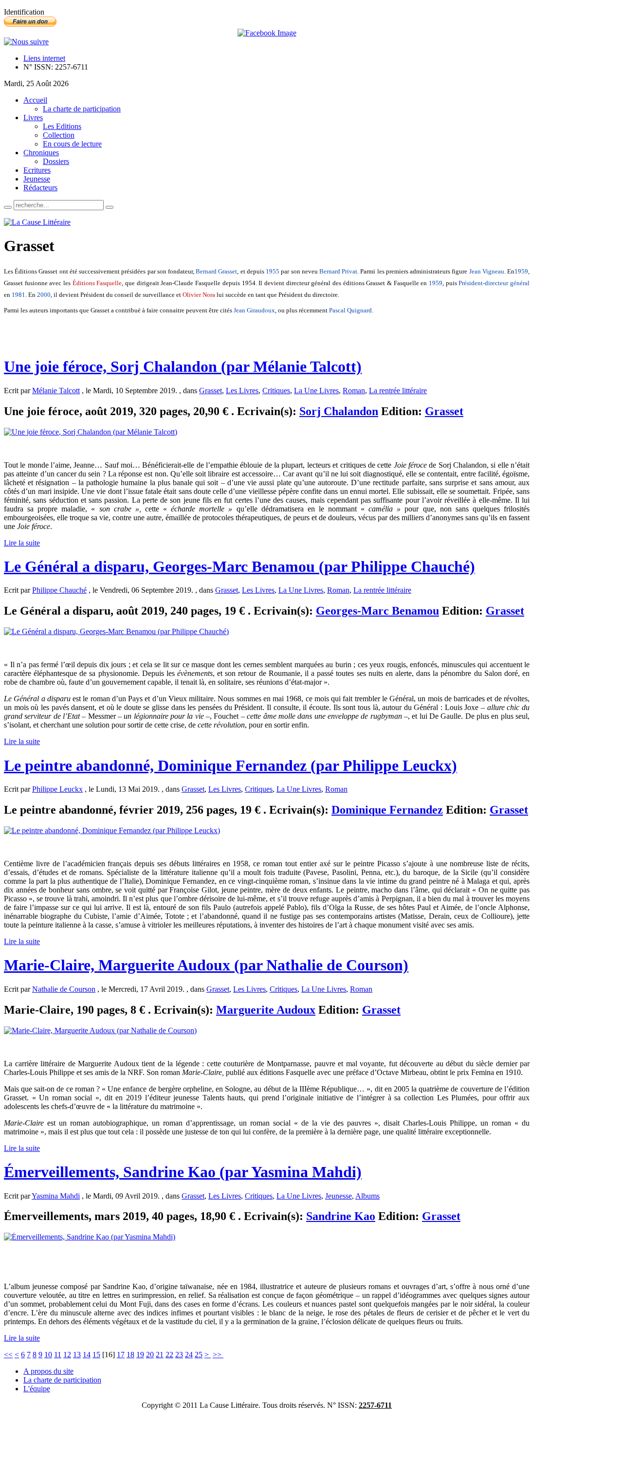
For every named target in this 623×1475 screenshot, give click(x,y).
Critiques (276, 390)
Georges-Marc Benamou (377, 610)
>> (218, 1354)
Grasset (210, 390)
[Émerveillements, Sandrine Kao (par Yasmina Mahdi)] (89, 1237)
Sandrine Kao (340, 1216)
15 (96, 1354)
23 (179, 1354)
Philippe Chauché (59, 590)
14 (87, 1354)
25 (198, 1354)
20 (150, 1354)
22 (169, 1354)
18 (130, 1354)
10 (48, 1354)
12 (67, 1354)
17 (121, 1354)
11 (57, 1354)
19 (140, 1354)
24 (189, 1354)
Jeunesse (338, 1196)
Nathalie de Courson (63, 989)
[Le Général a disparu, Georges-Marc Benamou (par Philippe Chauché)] (116, 631)
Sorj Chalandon (338, 411)
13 (77, 1354)
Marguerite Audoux (265, 1009)
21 (160, 1354)
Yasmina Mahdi (56, 1196)
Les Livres (242, 390)
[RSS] (26, 41)
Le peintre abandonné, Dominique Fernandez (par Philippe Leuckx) (230, 765)
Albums (367, 1196)
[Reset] (109, 207)
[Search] (8, 207)
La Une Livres (316, 390)
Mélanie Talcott (56, 390)
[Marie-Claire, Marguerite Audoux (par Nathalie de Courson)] (100, 1030)
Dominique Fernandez (387, 809)
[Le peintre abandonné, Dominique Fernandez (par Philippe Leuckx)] (112, 830)
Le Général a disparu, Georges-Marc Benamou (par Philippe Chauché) (239, 566)
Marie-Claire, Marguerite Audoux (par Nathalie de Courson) (206, 965)
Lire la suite (22, 543)
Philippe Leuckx (57, 789)
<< (8, 1354)
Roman (354, 390)
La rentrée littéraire (398, 390)
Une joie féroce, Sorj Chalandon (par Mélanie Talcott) (183, 366)
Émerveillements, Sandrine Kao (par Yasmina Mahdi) (183, 1172)
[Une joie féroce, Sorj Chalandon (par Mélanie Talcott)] (90, 432)
